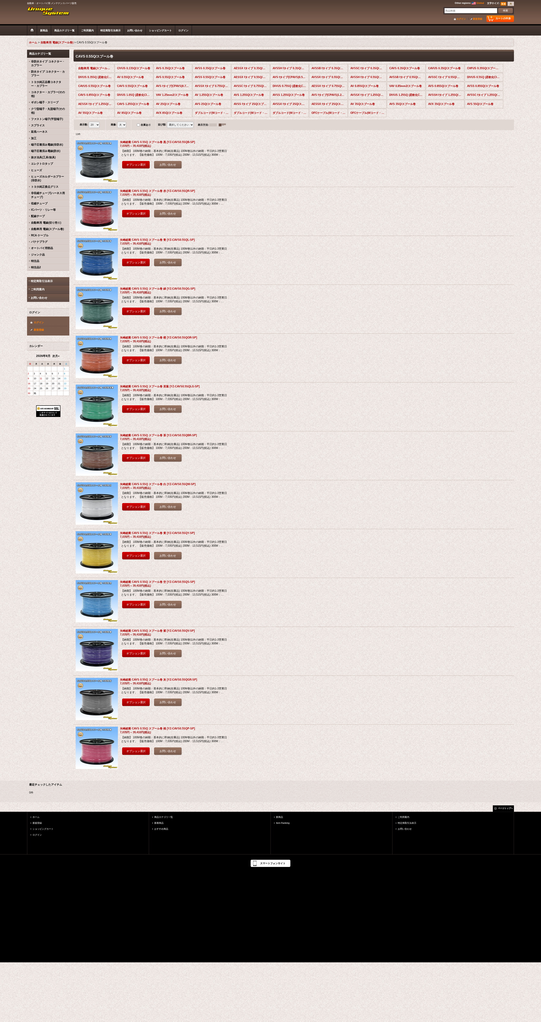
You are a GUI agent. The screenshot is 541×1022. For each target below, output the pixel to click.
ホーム (36, 817)
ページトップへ (505, 808)
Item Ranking (283, 823)
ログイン (461, 19)
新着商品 (159, 823)
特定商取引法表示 (42, 281)
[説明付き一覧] (223, 124)
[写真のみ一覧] (214, 124)
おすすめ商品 (161, 829)
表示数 (84, 124)
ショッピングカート (43, 829)
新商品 (279, 817)
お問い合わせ (39, 297)
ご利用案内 (38, 289)
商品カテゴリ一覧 (163, 817)
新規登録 (477, 19)
